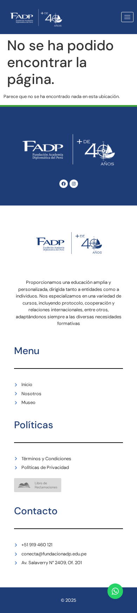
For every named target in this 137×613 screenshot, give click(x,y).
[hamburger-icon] (127, 17)
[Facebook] (63, 184)
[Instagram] (74, 184)
